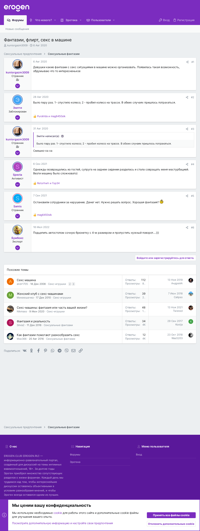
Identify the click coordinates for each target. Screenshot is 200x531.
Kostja (179, 324)
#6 (192, 227)
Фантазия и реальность (33, 321)
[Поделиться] (187, 62)
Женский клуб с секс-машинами (40, 294)
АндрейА (177, 283)
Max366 (22, 338)
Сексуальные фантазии (58, 325)
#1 (192, 61)
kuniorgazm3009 (17, 45)
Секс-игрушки (57, 283)
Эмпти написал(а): (48, 136)
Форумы (75, 454)
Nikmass (22, 311)
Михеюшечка (25, 297)
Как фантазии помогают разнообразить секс (48, 335)
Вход (139, 454)
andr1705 (22, 283)
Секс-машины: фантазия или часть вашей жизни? (52, 307)
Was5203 (177, 338)
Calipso (178, 297)
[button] (55, 20)
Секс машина (26, 280)
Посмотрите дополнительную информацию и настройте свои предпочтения (62, 523)
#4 (192, 164)
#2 (192, 97)
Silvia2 (20, 325)
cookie (58, 512)
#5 (192, 195)
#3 (192, 128)
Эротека (75, 461)
